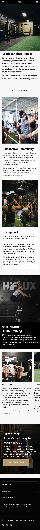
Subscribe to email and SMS (11, 504)
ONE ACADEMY (8, 520)
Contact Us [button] (6, 491)
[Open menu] (5, 2)
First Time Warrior (16, 462)
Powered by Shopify (27, 520)
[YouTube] (11, 525)
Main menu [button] (6, 485)
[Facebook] (3, 525)
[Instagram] (7, 525)
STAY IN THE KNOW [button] (9, 498)
